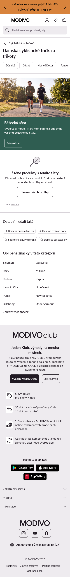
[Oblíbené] (55, 20)
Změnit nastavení (29, 565)
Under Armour (45, 303)
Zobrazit (15, 204)
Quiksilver (42, 262)
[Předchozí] (5, 7)
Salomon (8, 262)
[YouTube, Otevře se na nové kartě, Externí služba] (35, 533)
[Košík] (64, 20)
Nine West (42, 287)
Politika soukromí (51, 565)
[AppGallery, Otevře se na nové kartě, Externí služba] (35, 476)
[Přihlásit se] (47, 20)
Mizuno (40, 270)
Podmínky (11, 565)
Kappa (40, 279)
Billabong (9, 303)
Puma (6, 295)
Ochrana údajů (35, 570)
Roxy (6, 270)
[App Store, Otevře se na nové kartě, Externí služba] (47, 468)
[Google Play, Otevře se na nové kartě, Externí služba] (22, 468)
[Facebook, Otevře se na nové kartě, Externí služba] (46, 533)
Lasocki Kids (10, 287)
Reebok (7, 279)
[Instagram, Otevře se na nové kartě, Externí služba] (23, 533)
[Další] (65, 7)
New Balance (44, 295)
